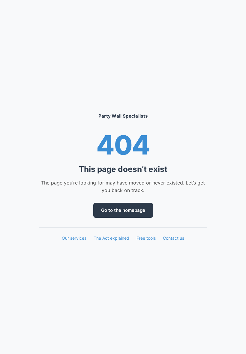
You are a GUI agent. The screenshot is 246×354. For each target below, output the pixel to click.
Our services (74, 238)
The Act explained (111, 238)
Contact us (173, 238)
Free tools (146, 238)
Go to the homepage (123, 210)
